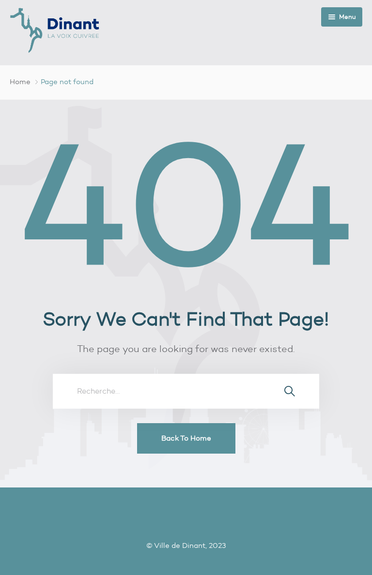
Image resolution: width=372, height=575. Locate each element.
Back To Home (186, 438)
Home (20, 81)
